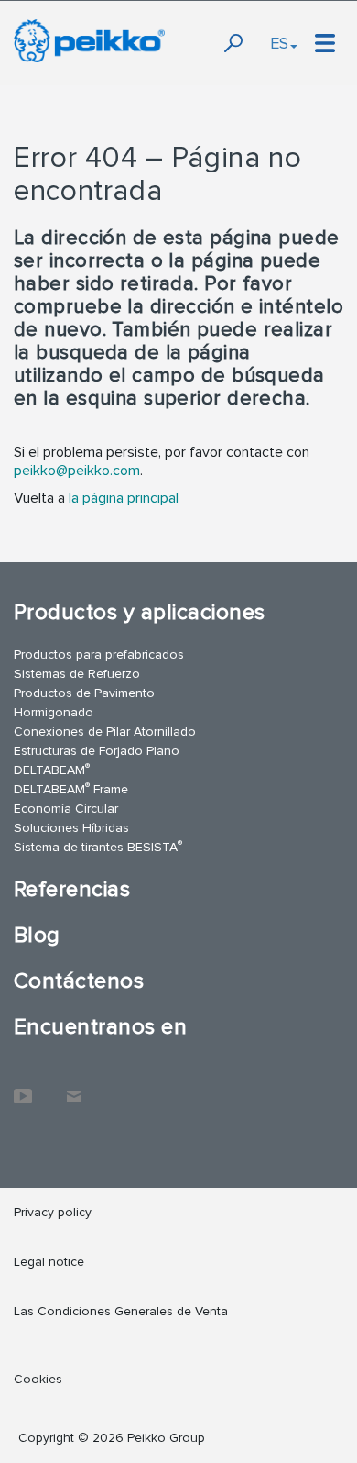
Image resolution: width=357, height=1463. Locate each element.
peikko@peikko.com (77, 470)
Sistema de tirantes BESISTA (98, 846)
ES (279, 43)
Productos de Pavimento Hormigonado (84, 702)
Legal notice (49, 1261)
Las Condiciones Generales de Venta (121, 1311)
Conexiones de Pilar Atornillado (105, 731)
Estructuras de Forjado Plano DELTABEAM (96, 760)
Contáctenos (79, 981)
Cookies (38, 1379)
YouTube (23, 1087)
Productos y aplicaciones (139, 612)
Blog (37, 935)
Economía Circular (66, 808)
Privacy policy (53, 1212)
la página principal (123, 498)
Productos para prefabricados (99, 654)
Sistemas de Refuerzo (77, 674)
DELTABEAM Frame (71, 788)
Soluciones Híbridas (71, 828)
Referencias (72, 889)
